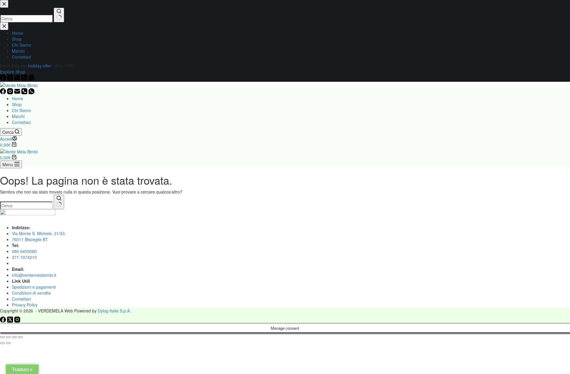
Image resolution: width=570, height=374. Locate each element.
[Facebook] (3, 92)
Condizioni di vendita (31, 293)
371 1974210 (24, 257)
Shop (17, 104)
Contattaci (21, 122)
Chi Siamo (21, 110)
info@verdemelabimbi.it (34, 275)
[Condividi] (14, 337)
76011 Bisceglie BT (30, 239)
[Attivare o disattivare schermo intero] (8, 337)
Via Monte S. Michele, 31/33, (39, 233)
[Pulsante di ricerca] (59, 202)
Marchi (18, 116)
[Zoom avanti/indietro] (2, 337)
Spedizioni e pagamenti (34, 287)
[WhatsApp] (31, 92)
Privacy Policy (25, 305)
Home (17, 98)
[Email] (17, 92)
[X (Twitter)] (10, 321)
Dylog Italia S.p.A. (114, 311)
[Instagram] (10, 92)
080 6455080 (24, 251)
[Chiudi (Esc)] (20, 337)
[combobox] (26, 205)
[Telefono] (24, 92)
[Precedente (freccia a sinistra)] (2, 343)
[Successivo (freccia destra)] (8, 343)
